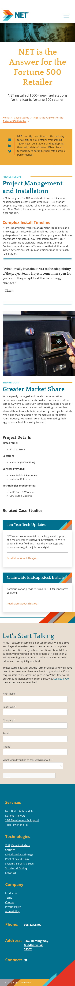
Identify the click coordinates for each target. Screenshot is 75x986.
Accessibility (12, 911)
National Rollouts (15, 815)
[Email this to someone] (9, 140)
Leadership (11, 893)
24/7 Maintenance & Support (22, 820)
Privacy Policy (13, 906)
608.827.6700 (61, 678)
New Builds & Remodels (19, 811)
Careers (9, 902)
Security (10, 850)
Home (6, 117)
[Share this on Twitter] (9, 151)
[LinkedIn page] (26, 963)
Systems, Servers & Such (19, 863)
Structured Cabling (16, 868)
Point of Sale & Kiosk (17, 859)
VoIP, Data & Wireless (17, 845)
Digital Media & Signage (19, 854)
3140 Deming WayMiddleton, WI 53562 (36, 945)
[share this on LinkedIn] (9, 145)
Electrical (10, 872)
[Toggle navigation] (66, 15)
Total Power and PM (16, 824)
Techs (8, 897)
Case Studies (21, 117)
